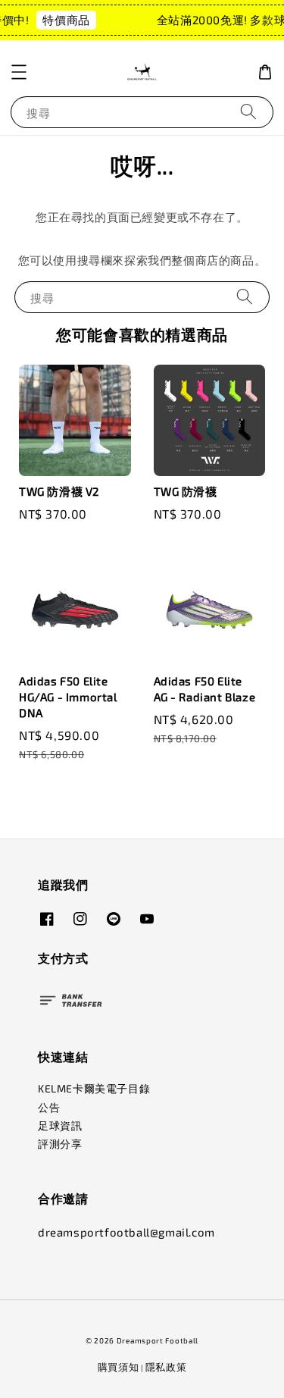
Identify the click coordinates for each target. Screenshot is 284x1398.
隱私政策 (166, 1367)
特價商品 (63, 20)
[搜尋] (248, 112)
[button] (19, 72)
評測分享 (60, 1143)
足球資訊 (60, 1125)
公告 (49, 1107)
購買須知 (118, 1367)
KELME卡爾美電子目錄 (94, 1088)
